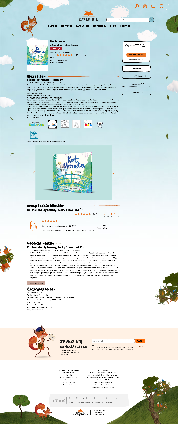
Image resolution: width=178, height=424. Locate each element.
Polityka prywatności (69, 382)
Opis (136, 69)
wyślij (140, 341)
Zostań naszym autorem (69, 377)
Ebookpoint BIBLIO (103, 380)
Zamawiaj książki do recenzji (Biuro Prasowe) (103, 377)
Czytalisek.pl (90, 402)
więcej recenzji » (36, 283)
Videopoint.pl (73, 402)
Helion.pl (72, 398)
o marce (52, 26)
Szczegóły (137, 92)
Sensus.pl (90, 398)
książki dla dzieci (47, 115)
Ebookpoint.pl (111, 398)
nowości (66, 26)
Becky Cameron (72, 45)
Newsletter (69, 380)
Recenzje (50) (136, 84)
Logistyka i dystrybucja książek (103, 387)
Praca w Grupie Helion (103, 385)
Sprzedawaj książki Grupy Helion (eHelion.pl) (103, 375)
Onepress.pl (81, 398)
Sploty (99, 402)
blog (113, 26)
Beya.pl (82, 402)
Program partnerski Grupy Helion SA (103, 372)
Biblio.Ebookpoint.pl (109, 402)
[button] (113, 173)
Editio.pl (120, 398)
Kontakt (69, 375)
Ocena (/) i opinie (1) (136, 76)
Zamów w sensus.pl (136, 55)
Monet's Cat (44, 295)
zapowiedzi (82, 26)
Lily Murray (61, 45)
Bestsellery (99, 26)
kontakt (125, 26)
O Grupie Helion (69, 372)
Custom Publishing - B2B (103, 382)
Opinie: (83, 55)
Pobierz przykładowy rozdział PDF (40, 307)
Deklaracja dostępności (69, 385)
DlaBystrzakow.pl (100, 398)
